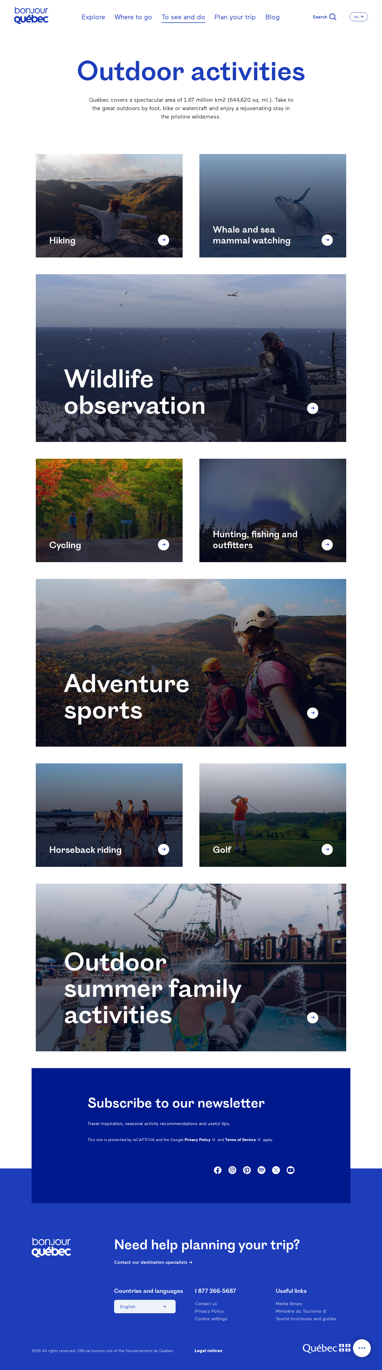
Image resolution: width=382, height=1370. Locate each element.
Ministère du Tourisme (312, 1311)
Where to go (133, 17)
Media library (289, 1303)
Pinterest (247, 1170)
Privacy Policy (200, 1139)
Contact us (206, 1303)
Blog (272, 17)
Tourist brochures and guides (306, 1318)
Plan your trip (235, 17)
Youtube (290, 1170)
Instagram (232, 1170)
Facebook (218, 1170)
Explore (93, 17)
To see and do (183, 17)
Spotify (261, 1170)
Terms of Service (243, 1139)
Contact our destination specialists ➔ (153, 1262)
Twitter (276, 1170)
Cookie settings (211, 1318)
